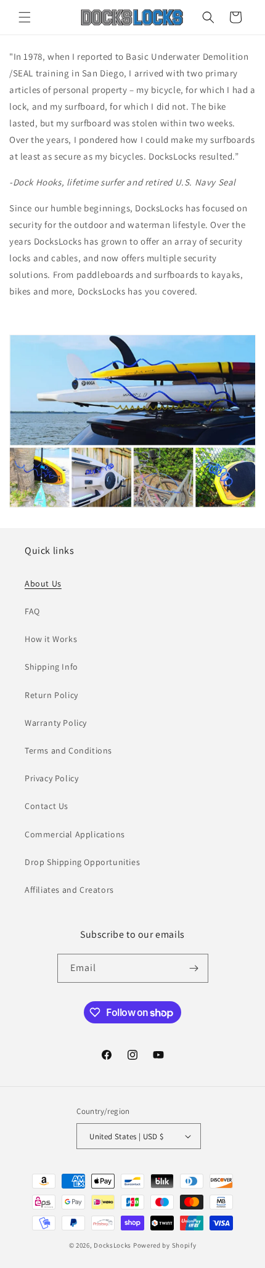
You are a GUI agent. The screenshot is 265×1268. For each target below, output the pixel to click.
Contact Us (46, 805)
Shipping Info (51, 666)
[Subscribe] (194, 968)
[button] (24, 17)
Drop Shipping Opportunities (82, 862)
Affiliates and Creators (69, 889)
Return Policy (51, 695)
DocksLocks (112, 1245)
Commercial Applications (75, 834)
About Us (43, 583)
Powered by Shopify (165, 1245)
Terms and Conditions (68, 750)
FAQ (32, 611)
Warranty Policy (56, 722)
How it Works (51, 638)
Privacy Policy (51, 778)
